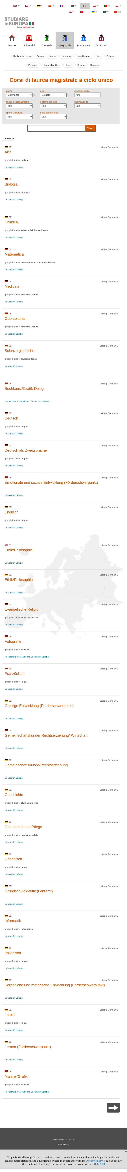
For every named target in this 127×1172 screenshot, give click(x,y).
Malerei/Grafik (16, 1076)
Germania (66, 56)
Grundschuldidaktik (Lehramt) (29, 891)
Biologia (11, 184)
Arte (8, 152)
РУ (120, 6)
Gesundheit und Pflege (23, 827)
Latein (10, 1015)
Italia (98, 56)
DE (41, 6)
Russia (69, 65)
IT (87, 6)
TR (85, 12)
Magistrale (64, 45)
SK (73, 12)
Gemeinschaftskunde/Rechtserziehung (36, 765)
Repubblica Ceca (52, 65)
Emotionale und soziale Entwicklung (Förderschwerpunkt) (51, 482)
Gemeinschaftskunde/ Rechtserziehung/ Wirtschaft (46, 735)
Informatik (13, 921)
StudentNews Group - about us (63, 1139)
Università (29, 45)
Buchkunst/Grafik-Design (25, 388)
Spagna (81, 65)
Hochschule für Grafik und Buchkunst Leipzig (27, 401)
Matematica (14, 254)
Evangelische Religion (22, 609)
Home (12, 45)
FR (64, 6)
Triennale (47, 45)
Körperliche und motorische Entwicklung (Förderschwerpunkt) (55, 985)
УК (96, 12)
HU (75, 6)
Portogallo (33, 65)
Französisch (14, 673)
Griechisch (13, 859)
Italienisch (13, 953)
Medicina (12, 286)
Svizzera (94, 65)
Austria (40, 56)
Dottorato (101, 45)
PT (109, 6)
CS (29, 6)
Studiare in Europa (22, 56)
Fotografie (13, 641)
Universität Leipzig (14, 167)
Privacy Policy (94, 1160)
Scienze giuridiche (19, 351)
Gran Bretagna (84, 56)
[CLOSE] (99, 1163)
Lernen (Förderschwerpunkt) (28, 1047)
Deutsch (11, 418)
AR (107, 12)
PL (97, 6)
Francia (52, 56)
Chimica (11, 222)
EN (18, 6)
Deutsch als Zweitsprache (26, 450)
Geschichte (14, 795)
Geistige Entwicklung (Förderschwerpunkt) (39, 706)
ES (53, 6)
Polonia (110, 56)
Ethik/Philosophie (19, 550)
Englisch (11, 512)
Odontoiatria (15, 318)
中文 (119, 12)
